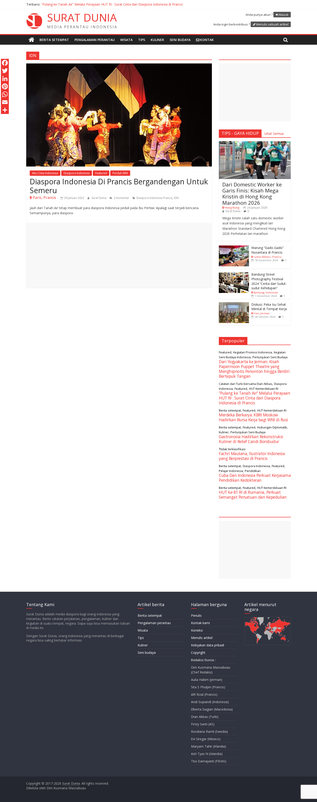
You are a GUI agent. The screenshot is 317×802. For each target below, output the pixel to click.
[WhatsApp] (5, 94)
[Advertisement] (119, 255)
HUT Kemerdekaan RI (263, 389)
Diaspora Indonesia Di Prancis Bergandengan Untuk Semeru (119, 185)
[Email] (5, 102)
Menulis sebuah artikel (272, 24)
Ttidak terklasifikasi (232, 449)
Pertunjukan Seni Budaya (270, 357)
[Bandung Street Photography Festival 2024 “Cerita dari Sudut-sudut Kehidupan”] (234, 274)
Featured (101, 173)
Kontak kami (200, 623)
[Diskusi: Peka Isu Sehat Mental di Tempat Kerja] (234, 304)
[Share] (5, 110)
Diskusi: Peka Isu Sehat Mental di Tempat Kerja (269, 306)
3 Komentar (121, 198)
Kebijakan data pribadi (207, 645)
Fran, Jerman (261, 313)
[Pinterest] (5, 86)
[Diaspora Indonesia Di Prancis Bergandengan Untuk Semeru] (119, 66)
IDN (176, 198)
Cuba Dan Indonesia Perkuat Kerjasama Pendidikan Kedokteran (255, 477)
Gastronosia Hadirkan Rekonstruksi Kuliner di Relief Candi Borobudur (251, 439)
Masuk (283, 15)
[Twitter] (5, 71)
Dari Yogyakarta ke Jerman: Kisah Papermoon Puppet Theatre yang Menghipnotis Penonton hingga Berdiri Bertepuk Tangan (254, 369)
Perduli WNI (120, 173)
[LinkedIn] (5, 78)
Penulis (196, 615)
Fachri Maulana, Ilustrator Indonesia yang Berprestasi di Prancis (252, 456)
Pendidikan (253, 471)
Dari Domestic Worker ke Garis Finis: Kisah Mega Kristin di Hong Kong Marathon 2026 (252, 193)
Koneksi (197, 630)
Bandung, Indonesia (265, 292)
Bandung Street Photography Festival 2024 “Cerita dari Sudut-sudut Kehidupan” (269, 281)
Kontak (207, 40)
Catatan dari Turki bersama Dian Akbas (245, 384)
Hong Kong (232, 208)
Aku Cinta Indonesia (45, 173)
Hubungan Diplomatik (272, 427)
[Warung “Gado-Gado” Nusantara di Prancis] (234, 248)
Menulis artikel (202, 637)
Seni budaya (180, 40)
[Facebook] (5, 63)
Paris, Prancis (44, 197)
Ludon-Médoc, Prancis (267, 256)
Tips (141, 40)
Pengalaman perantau (94, 40)
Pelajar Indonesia (231, 471)
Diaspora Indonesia (77, 173)
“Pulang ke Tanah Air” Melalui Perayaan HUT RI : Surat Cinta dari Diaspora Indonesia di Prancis (254, 398)
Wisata (126, 40)
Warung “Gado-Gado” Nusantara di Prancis (267, 250)
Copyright (198, 652)
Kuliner (157, 40)
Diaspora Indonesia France (154, 198)
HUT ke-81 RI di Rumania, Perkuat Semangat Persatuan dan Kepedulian (95, 4)
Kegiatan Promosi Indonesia (252, 352)
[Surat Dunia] (31, 40)
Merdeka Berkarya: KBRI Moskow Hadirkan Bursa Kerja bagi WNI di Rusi (253, 417)
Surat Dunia (99, 198)
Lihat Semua (274, 133)
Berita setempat (54, 40)
